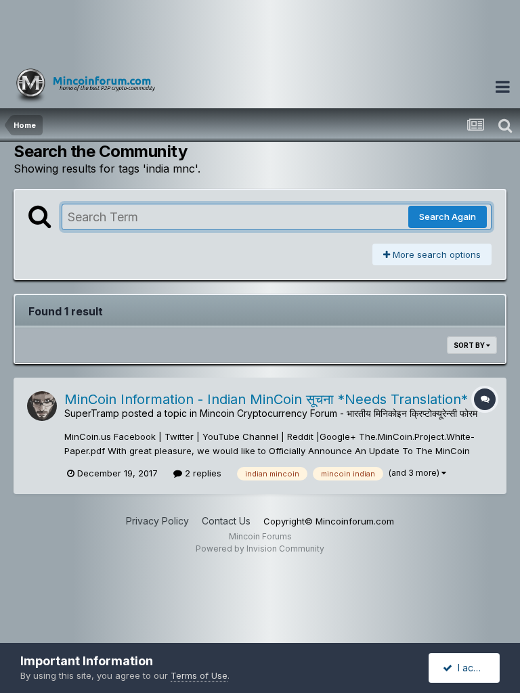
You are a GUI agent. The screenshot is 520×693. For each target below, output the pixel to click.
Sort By (470, 345)
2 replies (201, 473)
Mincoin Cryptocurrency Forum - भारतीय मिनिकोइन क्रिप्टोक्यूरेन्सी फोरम (338, 413)
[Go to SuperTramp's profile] (42, 406)
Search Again (447, 216)
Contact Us (226, 521)
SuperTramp (91, 413)
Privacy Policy (157, 521)
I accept (473, 667)
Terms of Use (199, 675)
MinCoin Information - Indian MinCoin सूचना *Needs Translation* (266, 399)
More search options (435, 254)
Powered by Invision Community (260, 548)
